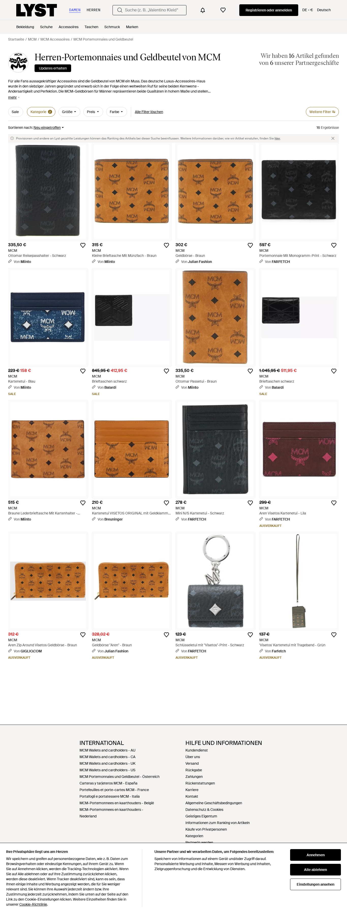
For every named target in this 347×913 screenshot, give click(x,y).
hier (277, 138)
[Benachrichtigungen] (203, 10)
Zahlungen (194, 776)
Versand (192, 763)
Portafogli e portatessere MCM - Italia (110, 796)
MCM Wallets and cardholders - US (107, 770)
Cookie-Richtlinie (33, 904)
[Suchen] (120, 10)
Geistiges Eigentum (201, 816)
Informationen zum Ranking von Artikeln (217, 822)
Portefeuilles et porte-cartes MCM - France (114, 789)
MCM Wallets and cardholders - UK (107, 763)
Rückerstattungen (200, 783)
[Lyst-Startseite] (36, 10)
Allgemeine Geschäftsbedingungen (213, 803)
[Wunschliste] (223, 10)
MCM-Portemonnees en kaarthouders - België (117, 803)
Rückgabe (193, 770)
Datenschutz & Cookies (204, 809)
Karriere (191, 789)
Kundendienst (196, 750)
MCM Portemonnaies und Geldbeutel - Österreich (120, 776)
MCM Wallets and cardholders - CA (107, 757)
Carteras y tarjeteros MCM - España (108, 783)
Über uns (192, 757)
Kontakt (191, 796)
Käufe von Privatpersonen (206, 829)
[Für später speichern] (83, 245)
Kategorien (194, 836)
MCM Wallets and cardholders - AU (107, 750)
